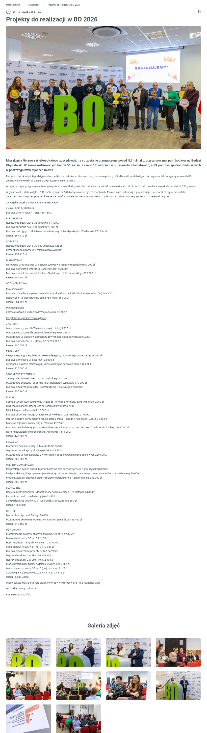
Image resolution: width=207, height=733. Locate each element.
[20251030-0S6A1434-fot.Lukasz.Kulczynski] (128, 652)
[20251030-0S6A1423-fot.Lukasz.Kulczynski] (78, 652)
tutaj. (97, 582)
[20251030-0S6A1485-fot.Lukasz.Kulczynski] (78, 718)
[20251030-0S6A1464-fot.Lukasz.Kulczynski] (178, 685)
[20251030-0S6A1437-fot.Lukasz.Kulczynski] (178, 652)
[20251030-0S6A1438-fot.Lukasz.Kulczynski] (28, 685)
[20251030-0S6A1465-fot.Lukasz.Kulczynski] (28, 718)
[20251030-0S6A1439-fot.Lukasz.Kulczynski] (78, 685)
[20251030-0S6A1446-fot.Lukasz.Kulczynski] (128, 685)
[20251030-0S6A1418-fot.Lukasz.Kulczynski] (28, 652)
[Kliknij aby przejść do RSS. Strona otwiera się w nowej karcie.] (199, 11)
